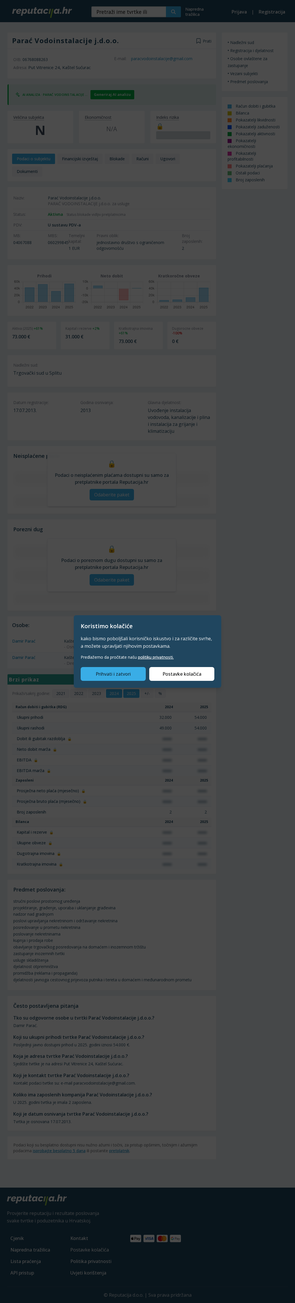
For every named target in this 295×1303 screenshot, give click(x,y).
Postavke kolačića (181, 674)
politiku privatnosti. (156, 657)
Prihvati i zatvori (113, 674)
